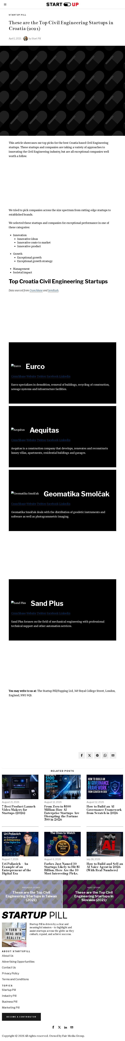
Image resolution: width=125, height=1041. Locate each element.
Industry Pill (9, 995)
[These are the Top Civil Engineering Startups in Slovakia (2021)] (94, 894)
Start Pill (36, 38)
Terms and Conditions (15, 979)
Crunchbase (36, 290)
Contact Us (9, 967)
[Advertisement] (62, 185)
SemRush (53, 290)
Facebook (52, 376)
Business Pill (9, 1001)
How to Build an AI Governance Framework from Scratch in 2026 (104, 810)
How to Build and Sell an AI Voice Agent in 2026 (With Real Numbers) (105, 867)
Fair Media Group (73, 1035)
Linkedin (64, 376)
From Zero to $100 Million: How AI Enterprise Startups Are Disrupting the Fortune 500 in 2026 (61, 813)
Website (31, 376)
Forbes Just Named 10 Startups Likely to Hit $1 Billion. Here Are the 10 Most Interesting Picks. (62, 868)
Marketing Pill (11, 1007)
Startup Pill (17, 15)
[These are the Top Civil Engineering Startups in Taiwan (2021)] (31, 894)
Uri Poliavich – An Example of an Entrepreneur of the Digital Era (16, 868)
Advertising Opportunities (18, 961)
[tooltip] (81, 755)
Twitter (41, 376)
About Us (7, 955)
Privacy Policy (10, 973)
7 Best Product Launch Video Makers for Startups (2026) (18, 810)
